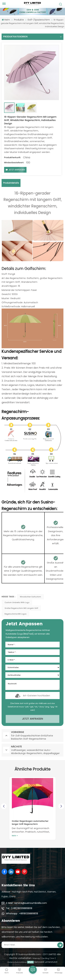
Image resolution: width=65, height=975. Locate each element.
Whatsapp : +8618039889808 (22, 913)
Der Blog (45, 958)
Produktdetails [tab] (11, 183)
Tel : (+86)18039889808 (19, 908)
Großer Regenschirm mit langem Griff (21, 608)
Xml (52, 958)
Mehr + (15, 835)
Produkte (19, 19)
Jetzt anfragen (17, 169)
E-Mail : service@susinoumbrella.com (26, 903)
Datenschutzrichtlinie (17, 962)
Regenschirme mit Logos (16, 614)
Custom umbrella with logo (17, 602)
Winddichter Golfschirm (30, 596)
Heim (7, 19)
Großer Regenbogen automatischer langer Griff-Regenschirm (30, 823)
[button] (61, 806)
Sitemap (36, 958)
